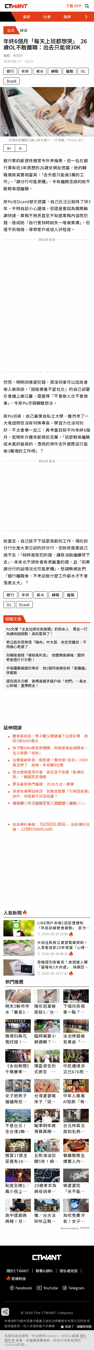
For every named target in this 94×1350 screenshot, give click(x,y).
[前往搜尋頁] (87, 5)
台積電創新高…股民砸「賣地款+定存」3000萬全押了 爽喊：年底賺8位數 (50, 762)
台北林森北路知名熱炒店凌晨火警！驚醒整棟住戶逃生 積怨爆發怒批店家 (76, 1128)
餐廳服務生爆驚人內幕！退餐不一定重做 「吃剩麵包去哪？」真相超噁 (74, 1158)
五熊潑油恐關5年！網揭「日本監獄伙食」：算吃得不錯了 (46, 1158)
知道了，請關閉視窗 (78, 1326)
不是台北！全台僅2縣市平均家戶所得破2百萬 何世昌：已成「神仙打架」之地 (17, 1128)
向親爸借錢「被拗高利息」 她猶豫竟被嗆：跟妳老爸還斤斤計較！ (45, 657)
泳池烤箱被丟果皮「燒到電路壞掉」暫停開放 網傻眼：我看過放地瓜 (75, 1039)
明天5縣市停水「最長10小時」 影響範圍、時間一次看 (17, 1009)
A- (21, 148)
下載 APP (73, 6)
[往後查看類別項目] (83, 16)
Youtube (50, 1288)
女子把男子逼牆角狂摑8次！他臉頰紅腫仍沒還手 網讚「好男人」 (17, 1098)
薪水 (40, 71)
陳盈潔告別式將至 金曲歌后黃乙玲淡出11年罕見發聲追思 (45, 1068)
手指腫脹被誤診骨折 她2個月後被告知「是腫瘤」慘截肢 (46, 670)
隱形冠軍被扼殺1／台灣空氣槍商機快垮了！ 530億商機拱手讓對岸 (46, 1009)
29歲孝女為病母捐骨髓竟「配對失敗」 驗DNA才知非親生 (46, 1188)
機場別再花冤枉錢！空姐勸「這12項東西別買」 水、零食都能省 (18, 1039)
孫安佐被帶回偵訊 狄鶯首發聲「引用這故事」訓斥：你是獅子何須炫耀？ (51, 793)
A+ (9, 148)
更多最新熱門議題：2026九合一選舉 (43, 784)
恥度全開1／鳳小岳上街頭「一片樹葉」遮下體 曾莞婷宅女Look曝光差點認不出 (18, 1188)
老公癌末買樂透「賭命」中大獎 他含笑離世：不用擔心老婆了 (46, 644)
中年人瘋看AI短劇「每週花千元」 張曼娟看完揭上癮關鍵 (75, 1098)
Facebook (24, 1288)
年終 (25, 71)
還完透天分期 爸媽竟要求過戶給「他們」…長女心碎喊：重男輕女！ (46, 683)
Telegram (76, 1288)
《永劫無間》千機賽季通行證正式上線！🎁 (17, 1068)
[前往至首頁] (16, 5)
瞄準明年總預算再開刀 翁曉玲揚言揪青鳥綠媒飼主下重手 (47, 1128)
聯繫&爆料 (44, 1271)
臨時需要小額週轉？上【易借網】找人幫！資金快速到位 (45, 1039)
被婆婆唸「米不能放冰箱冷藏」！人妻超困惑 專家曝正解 (74, 1188)
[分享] (5, 1312)
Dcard (11, 81)
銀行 (10, 71)
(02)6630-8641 (53, 823)
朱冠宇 (18, 55)
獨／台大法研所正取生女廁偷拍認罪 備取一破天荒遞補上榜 (45, 1218)
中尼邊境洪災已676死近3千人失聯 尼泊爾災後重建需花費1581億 (75, 1068)
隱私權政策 (69, 1271)
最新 (26, 17)
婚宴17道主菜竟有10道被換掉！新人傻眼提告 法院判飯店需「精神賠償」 (18, 1158)
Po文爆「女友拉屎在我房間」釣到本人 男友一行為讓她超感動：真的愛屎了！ (46, 631)
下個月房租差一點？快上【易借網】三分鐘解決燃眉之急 (75, 1009)
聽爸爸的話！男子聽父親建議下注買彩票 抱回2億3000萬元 (50, 738)
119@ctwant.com (37, 828)
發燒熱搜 (18, 1278)
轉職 (54, 71)
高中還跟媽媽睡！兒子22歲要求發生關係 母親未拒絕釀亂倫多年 (16, 1218)
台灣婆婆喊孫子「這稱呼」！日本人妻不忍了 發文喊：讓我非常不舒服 (47, 1098)
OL (83, 71)
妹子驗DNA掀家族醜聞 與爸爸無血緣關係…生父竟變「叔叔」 (50, 750)
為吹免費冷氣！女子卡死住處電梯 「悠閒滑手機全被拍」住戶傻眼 (76, 1218)
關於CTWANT (18, 1271)
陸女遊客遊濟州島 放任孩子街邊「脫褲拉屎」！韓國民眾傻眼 (48, 774)
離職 (69, 71)
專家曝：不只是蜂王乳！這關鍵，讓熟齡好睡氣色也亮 (46, 803)
